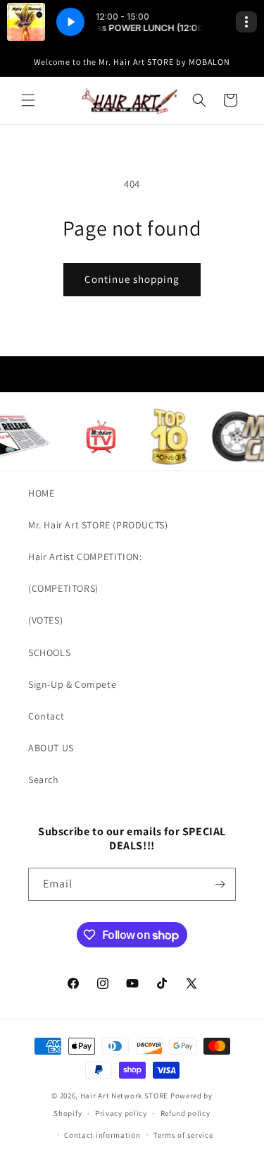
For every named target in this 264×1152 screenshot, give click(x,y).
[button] (28, 100)
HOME (41, 493)
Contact (46, 716)
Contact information (102, 1135)
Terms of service (183, 1135)
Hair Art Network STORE (124, 1096)
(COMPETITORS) (63, 588)
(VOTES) (45, 620)
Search (43, 779)
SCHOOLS (49, 652)
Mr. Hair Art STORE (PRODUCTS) (98, 525)
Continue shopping (132, 279)
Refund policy (185, 1113)
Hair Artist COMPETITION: (85, 556)
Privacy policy (121, 1113)
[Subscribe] (219, 884)
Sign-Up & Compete (72, 684)
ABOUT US (51, 747)
